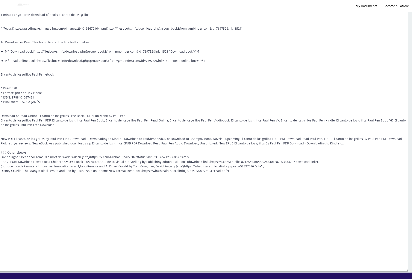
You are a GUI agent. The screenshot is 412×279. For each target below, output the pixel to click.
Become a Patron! (396, 6)
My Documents (366, 6)
